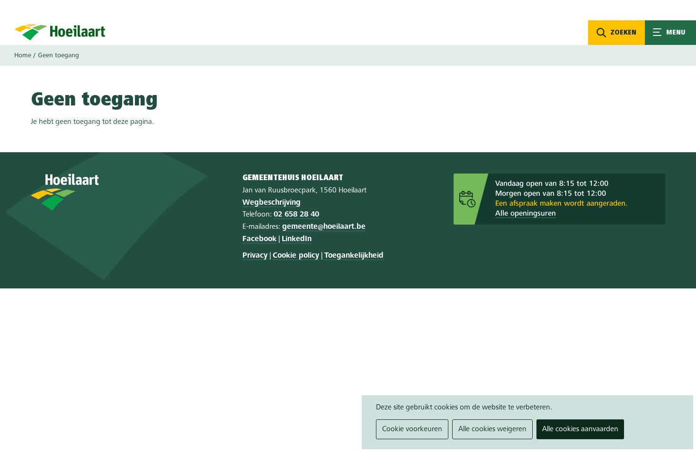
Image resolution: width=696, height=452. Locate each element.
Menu (670, 32)
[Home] (60, 32)
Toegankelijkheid (354, 256)
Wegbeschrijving (271, 203)
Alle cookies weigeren (492, 429)
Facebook (259, 239)
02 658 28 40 (296, 214)
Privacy (255, 256)
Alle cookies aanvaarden (580, 429)
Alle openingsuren (525, 213)
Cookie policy (296, 256)
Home (22, 55)
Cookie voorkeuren (412, 429)
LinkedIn (297, 239)
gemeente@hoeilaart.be (324, 227)
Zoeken (623, 32)
